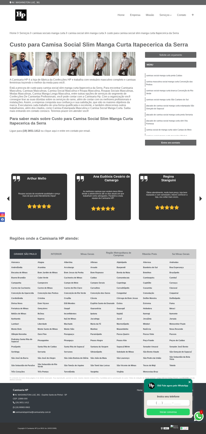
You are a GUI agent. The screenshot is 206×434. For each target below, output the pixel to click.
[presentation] (4, 211)
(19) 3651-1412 (32, 130)
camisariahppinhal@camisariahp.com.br (33, 412)
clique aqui (50, 130)
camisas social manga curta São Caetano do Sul (167, 100)
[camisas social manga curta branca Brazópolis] (98, 64)
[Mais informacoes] (192, 15)
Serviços (164, 15)
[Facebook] (2, 219)
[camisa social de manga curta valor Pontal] (124, 64)
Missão (150, 15)
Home (121, 15)
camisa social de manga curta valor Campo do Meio (169, 130)
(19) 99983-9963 (22, 407)
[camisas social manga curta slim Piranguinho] (73, 64)
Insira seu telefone (168, 396)
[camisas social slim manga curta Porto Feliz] (22, 64)
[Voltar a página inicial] (21, 15)
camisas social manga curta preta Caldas (164, 75)
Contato (181, 15)
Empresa (135, 15)
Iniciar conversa (168, 412)
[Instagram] (2, 214)
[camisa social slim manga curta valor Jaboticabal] (47, 64)
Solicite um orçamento (170, 55)
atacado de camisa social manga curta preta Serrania (169, 115)
